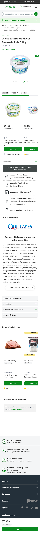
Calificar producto (8, 49)
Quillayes (5, 35)
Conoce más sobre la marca (19, 287)
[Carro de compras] (36, 7)
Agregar (20, 529)
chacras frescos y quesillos (13, 28)
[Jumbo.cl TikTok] (31, 507)
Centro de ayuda (11, 2)
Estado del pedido (29, 2)
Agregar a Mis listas (12, 82)
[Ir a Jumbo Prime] (32, 501)
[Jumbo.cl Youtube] (36, 507)
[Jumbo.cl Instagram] (27, 507)
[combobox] (20, 14)
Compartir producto (33, 82)
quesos (26, 25)
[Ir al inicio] (10, 7)
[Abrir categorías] (3, 6)
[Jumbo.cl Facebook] (22, 507)
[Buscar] (36, 14)
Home (4, 25)
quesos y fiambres (14, 25)
